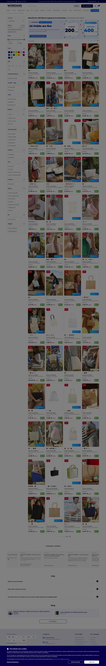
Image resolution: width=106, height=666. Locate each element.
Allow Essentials (75, 662)
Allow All (91, 662)
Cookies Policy (57, 659)
